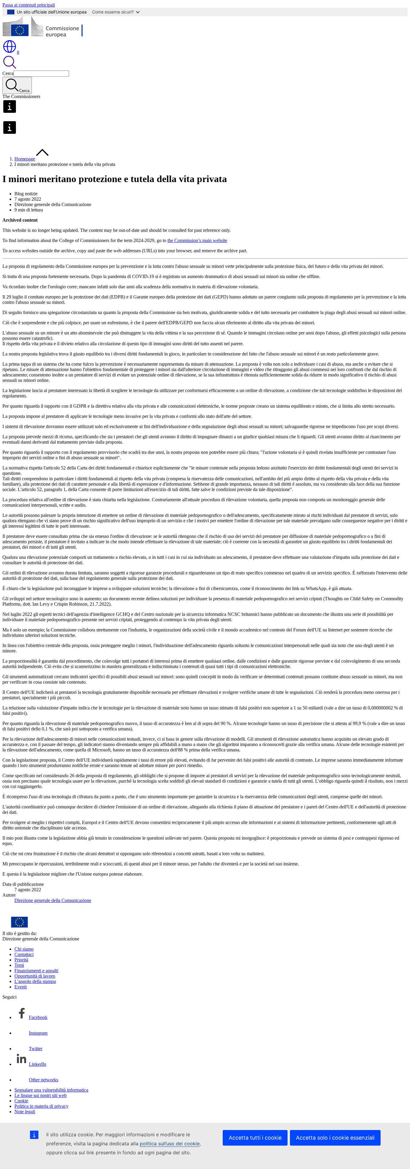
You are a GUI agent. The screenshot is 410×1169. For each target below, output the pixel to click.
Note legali (24, 1111)
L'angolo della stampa (35, 981)
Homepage (24, 158)
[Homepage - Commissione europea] (46, 36)
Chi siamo (24, 949)
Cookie (21, 1100)
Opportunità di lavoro (34, 976)
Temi (19, 965)
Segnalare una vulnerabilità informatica (51, 1090)
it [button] (18, 52)
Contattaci (24, 954)
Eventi (20, 986)
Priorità (21, 959)
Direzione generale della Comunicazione (52, 900)
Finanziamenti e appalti (36, 970)
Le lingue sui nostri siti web (40, 1095)
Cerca (8, 73)
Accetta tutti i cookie (255, 1138)
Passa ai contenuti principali (28, 4)
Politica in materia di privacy (41, 1106)
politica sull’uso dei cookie (170, 1144)
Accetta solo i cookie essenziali (335, 1138)
